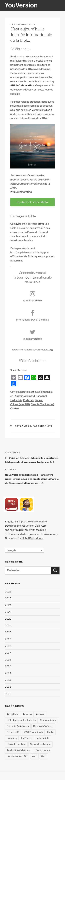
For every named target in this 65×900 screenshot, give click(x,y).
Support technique (40, 744)
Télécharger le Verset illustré (32, 202)
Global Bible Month (32, 538)
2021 (8, 625)
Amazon (27, 714)
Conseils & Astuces (18, 726)
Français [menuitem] (11, 550)
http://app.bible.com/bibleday (27, 252)
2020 (8, 632)
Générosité (13, 732)
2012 (8, 686)
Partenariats (43, 426)
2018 (8, 646)
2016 (8, 659)
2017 (8, 652)
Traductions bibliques (18, 750)
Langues (12, 738)
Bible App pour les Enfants (21, 720)
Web (43, 756)
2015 (8, 666)
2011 (8, 693)
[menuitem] (19, 396)
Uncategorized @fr (17, 756)
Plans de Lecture (16, 744)
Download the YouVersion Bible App (25, 525)
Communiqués (48, 720)
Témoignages (42, 750)
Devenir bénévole (43, 726)
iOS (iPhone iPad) (33, 732)
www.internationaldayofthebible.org (32, 349)
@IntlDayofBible (32, 300)
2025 (8, 598)
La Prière (26, 738)
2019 (8, 639)
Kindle (50, 732)
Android (40, 714)
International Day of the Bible (32, 319)
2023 (8, 611)
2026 (8, 591)
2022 (8, 618)
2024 (8, 605)
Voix (34, 756)
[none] (24, 550)
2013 (8, 679)
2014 (8, 673)
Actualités (23, 426)
